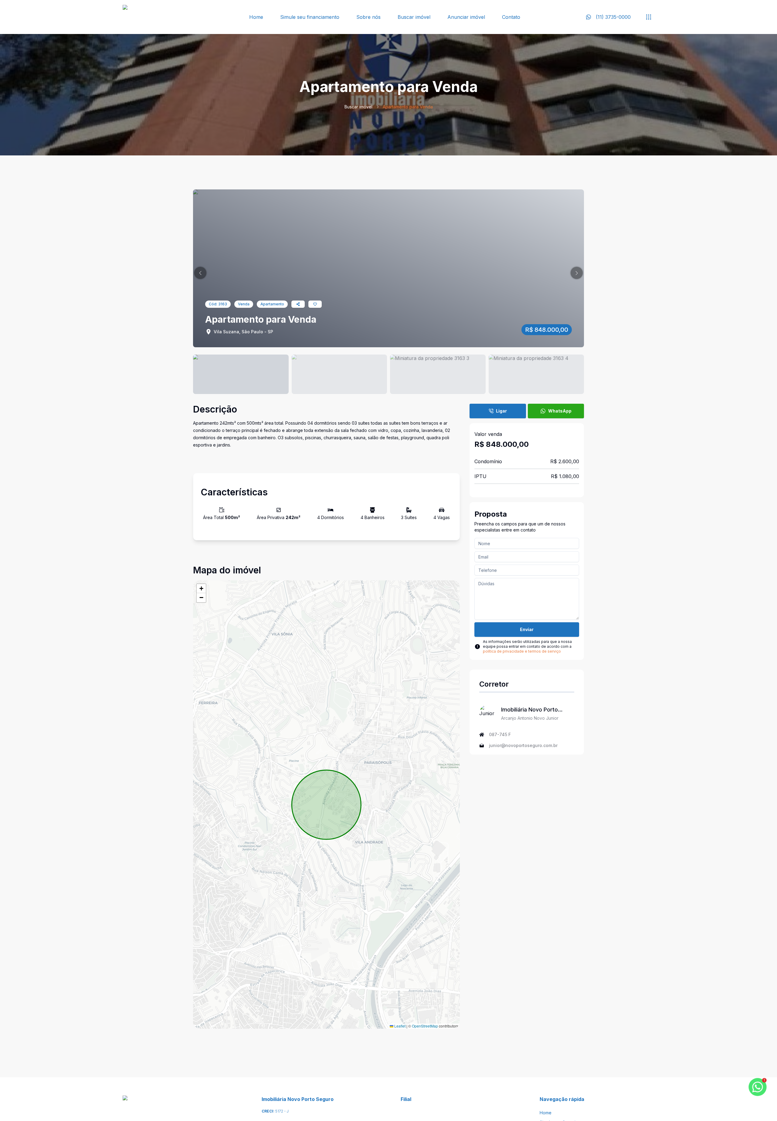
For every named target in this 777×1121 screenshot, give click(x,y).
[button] (200, 273)
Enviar (527, 629)
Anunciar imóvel (466, 17)
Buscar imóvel (414, 17)
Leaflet (399, 1025)
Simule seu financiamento (309, 17)
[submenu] (648, 17)
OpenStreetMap (425, 1025)
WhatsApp (560, 410)
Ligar (501, 410)
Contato (511, 17)
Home (256, 17)
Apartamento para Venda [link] (408, 106)
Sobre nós (368, 17)
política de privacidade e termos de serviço (522, 651)
